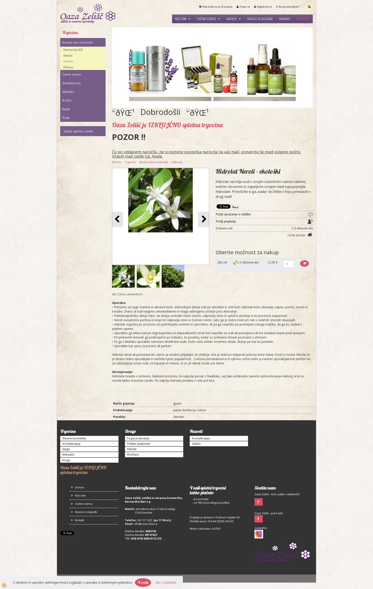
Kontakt (284, 18)
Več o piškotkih (165, 582)
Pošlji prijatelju (226, 221)
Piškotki (131, 449)
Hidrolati (68, 61)
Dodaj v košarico (304, 263)
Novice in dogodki (260, 18)
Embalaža (68, 91)
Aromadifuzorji (71, 83)
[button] (203, 219)
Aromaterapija (71, 444)
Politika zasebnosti (138, 444)
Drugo (66, 117)
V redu (143, 582)
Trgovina (303, 18)
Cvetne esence (206, 18)
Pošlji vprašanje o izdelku (233, 214)
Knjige (66, 108)
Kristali (66, 100)
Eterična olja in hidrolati (77, 42)
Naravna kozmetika (74, 438)
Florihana (133, 454)
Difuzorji (68, 67)
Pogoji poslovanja (138, 438)
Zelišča (196, 444)
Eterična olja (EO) (73, 49)
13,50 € (272, 262)
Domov (116, 162)
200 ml (222, 262)
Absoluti (68, 55)
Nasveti (232, 18)
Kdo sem (180, 18)
